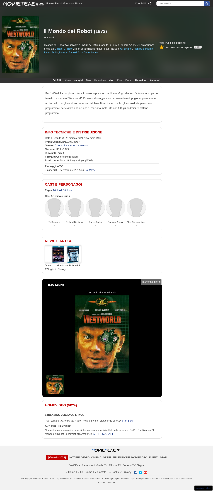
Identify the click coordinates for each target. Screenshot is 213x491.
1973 (100, 31)
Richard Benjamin (74, 222)
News (88, 80)
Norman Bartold (115, 222)
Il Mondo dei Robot (68, 31)
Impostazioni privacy (203, 488)
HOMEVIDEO (139, 457)
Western (84, 145)
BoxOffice (74, 465)
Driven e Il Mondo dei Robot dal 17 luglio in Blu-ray (62, 267)
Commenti (155, 80)
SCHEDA (57, 80)
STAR (163, 457)
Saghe (140, 465)
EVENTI (153, 457)
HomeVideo (140, 80)
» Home (70, 472)
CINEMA (96, 457)
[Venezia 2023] (57, 457)
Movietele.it (19, 3)
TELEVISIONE (121, 457)
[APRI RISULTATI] (102, 434)
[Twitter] (140, 472)
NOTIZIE (74, 457)
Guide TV (101, 465)
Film (56, 3)
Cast (111, 80)
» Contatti (100, 472)
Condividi (140, 3)
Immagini (78, 80)
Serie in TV (129, 465)
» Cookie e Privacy (120, 472)
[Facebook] (135, 472)
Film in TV (115, 465)
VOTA (198, 47)
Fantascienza (71, 145)
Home (49, 3)
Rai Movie (90, 170)
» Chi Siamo (85, 472)
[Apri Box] (127, 420)
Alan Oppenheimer (136, 222)
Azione (59, 145)
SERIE (107, 457)
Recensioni (88, 465)
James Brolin (95, 222)
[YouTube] (145, 472)
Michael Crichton (62, 190)
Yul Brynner (54, 222)
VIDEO (85, 457)
